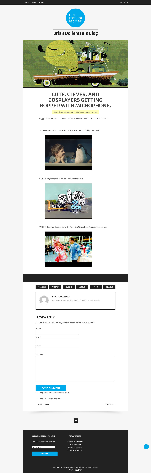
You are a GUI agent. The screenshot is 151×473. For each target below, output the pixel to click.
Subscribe (41, 287)
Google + (82, 287)
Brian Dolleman (58, 112)
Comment (39, 354)
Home (26, 2)
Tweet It (55, 287)
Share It (68, 287)
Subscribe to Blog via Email (43, 436)
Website (38, 346)
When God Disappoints (75, 447)
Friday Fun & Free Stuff (75, 450)
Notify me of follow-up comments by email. (54, 393)
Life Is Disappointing (75, 444)
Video (95, 112)
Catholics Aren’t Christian (75, 442)
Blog (34, 2)
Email (38, 337)
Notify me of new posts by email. (50, 399)
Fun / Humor (80, 112)
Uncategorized (89, 112)
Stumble (109, 287)
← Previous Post (42, 404)
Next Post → (110, 404)
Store (41, 2)
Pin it (96, 287)
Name (38, 329)
